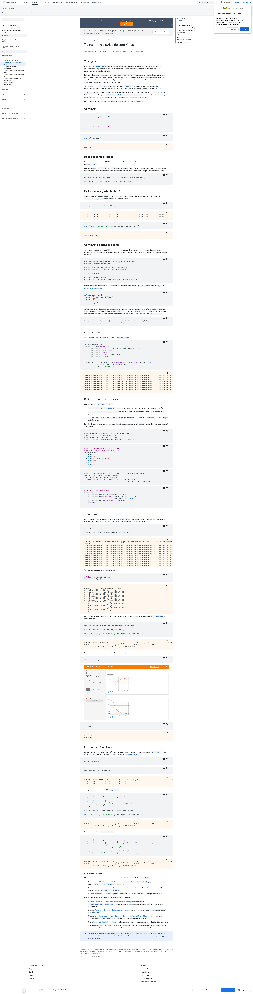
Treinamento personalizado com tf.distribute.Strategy (113, 902)
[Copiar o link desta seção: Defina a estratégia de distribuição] (124, 191)
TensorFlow (87, 40)
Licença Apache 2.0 (109, 951)
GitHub (237, 2)
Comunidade (70, 2)
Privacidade (46, 990)
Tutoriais (16, 13)
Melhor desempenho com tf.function (105, 925)
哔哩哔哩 (31, 978)
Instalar (25, 2)
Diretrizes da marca (147, 978)
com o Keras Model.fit (149, 95)
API (46, 2)
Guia (24, 13)
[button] (11, 41)
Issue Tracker (145, 969)
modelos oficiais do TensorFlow (102, 894)
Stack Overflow (146, 975)
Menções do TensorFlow (148, 981)
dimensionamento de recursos (94, 288)
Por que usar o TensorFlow (90, 2)
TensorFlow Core (10, 8)
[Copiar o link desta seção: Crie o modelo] (102, 333)
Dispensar (232, 29)
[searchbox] (13, 19)
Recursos (56, 2)
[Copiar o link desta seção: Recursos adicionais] (104, 874)
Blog (30, 969)
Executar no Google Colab (97, 51)
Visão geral (6, 13)
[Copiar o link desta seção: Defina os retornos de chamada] (120, 399)
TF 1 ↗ (31, 13)
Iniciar (245, 29)
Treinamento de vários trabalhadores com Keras (111, 910)
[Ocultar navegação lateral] (24, 990)
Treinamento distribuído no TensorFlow (106, 922)
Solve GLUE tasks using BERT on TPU (108, 882)
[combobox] (207, 2)
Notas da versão (146, 972)
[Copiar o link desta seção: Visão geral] (98, 61)
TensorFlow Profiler (95, 928)
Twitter (31, 975)
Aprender (35, 2)
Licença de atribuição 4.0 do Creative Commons (148, 949)
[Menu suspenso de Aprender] (40, 2)
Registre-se (126, 24)
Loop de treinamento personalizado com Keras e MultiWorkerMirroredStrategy (122, 916)
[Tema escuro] (164, 114)
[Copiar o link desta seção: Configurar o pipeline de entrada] (122, 245)
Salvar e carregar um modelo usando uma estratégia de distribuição (118, 888)
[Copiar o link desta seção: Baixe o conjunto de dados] (115, 157)
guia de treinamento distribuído (136, 97)
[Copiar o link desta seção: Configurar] (98, 109)
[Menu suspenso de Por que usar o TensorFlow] (101, 2)
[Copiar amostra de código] (167, 114)
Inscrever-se (228, 990)
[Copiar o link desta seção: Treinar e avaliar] (103, 514)
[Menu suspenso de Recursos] (62, 2)
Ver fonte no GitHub (119, 51)
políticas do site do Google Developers (145, 951)
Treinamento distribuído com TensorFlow (133, 101)
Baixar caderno (139, 51)
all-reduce (124, 80)
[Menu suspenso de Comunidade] (77, 2)
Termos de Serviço (35, 990)
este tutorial (158, 89)
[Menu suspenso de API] (49, 2)
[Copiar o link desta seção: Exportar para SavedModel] (115, 747)
